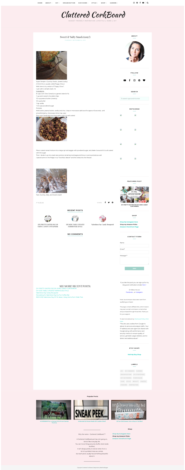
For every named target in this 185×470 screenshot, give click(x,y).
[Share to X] (108, 202)
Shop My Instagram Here (129, 222)
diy (122, 371)
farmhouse (137, 378)
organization (126, 374)
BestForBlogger (104, 467)
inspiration (133, 385)
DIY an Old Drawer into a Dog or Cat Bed (130, 421)
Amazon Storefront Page (129, 227)
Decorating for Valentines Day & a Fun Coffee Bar (52, 295)
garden (139, 371)
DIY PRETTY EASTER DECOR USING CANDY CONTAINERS (56, 288)
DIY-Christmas (139, 374)
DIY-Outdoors (126, 378)
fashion (124, 385)
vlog (122, 381)
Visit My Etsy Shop (134, 354)
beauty (136, 381)
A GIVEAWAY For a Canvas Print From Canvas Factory (54, 422)
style (129, 381)
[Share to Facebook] (105, 202)
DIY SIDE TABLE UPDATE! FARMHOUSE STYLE (52, 291)
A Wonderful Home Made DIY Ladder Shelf (92, 421)
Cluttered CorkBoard (93, 14)
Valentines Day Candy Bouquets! (47, 293)
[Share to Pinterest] (112, 202)
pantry (143, 381)
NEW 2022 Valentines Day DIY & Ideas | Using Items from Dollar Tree (59, 297)
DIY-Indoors (129, 371)
